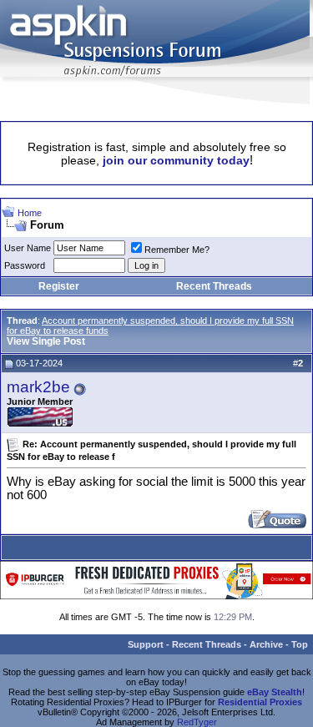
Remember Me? (177, 250)
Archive (266, 644)
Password (24, 265)
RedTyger (197, 722)
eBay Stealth (274, 692)
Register (58, 286)
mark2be (38, 387)
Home (30, 213)
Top (299, 644)
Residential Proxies (260, 702)
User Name (27, 248)
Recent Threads (214, 286)
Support (146, 644)
